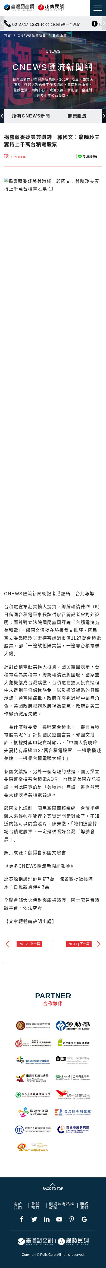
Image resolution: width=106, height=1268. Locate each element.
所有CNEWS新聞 (31, 116)
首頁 (7, 35)
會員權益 (35, 1205)
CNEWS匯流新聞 (32, 35)
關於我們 (18, 1205)
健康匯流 (77, 116)
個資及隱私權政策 (61, 1205)
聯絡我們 (84, 1205)
